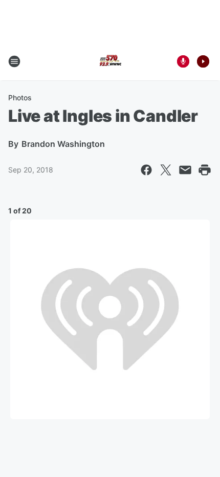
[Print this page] (204, 170)
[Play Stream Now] (203, 61)
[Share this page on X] (166, 170)
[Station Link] (110, 61)
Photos (20, 97)
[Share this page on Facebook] (146, 170)
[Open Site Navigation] (14, 61)
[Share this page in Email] (185, 170)
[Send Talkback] (183, 61)
